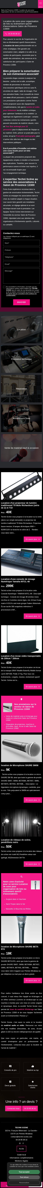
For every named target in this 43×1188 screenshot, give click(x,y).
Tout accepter (24, 1172)
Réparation (21, 388)
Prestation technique (21, 359)
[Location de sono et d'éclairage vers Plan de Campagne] (21, 4)
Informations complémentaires (21, 1158)
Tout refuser (24, 1177)
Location (21, 329)
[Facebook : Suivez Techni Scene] (23, 1143)
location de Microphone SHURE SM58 (19, 765)
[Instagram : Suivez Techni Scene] (19, 1143)
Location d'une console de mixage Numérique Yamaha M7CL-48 (18, 580)
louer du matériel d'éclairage (22, 1009)
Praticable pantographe (25, 136)
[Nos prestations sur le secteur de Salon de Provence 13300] (7, 707)
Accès (21, 1149)
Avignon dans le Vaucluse (16, 899)
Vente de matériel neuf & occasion (21, 448)
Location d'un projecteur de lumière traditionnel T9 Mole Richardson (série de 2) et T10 (20, 505)
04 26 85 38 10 (30, 1108)
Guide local (21, 1155)
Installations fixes (21, 418)
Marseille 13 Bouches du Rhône (18, 909)
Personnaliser (24, 1182)
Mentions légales (21, 1161)
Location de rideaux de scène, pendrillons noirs (16, 841)
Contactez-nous (13, 1108)
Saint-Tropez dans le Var (15, 904)
